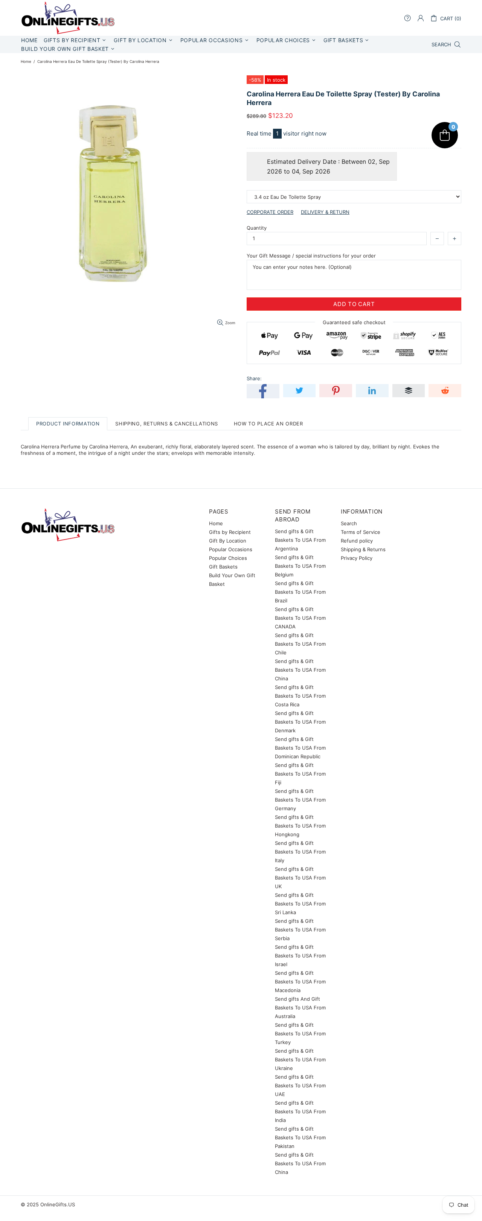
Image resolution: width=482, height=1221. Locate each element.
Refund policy (357, 541)
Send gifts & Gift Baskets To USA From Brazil (300, 592)
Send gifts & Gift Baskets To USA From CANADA (300, 618)
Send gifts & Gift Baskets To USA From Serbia (300, 929)
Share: (254, 378)
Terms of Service (360, 532)
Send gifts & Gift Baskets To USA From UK (300, 877)
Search (349, 523)
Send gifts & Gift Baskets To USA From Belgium (300, 566)
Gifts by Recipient (230, 532)
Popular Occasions (230, 549)
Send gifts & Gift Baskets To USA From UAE (300, 1085)
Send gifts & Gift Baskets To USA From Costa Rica (300, 695)
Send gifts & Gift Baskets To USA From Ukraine (300, 1059)
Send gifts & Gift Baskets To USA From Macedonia (300, 981)
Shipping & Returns (363, 549)
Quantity (257, 228)
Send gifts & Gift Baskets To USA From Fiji (300, 773)
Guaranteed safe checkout (354, 322)
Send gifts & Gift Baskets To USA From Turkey (300, 1033)
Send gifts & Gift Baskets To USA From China (300, 669)
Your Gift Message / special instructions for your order (311, 256)
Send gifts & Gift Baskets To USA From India (300, 1111)
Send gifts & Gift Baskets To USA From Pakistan (300, 1137)
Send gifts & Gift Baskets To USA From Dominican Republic (300, 747)
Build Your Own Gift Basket (232, 579)
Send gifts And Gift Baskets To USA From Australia (300, 1007)
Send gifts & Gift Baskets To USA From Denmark (300, 721)
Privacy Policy (356, 558)
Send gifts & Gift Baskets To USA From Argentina (300, 540)
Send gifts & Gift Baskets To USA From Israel (300, 955)
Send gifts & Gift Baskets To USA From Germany (300, 799)
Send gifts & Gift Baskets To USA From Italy (300, 851)
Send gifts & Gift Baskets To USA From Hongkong (300, 825)
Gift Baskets (223, 567)
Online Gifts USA (68, 18)
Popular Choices (228, 558)
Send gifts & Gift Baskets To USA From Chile (300, 643)
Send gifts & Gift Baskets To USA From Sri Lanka (300, 903)
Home (26, 61)
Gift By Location (227, 541)
